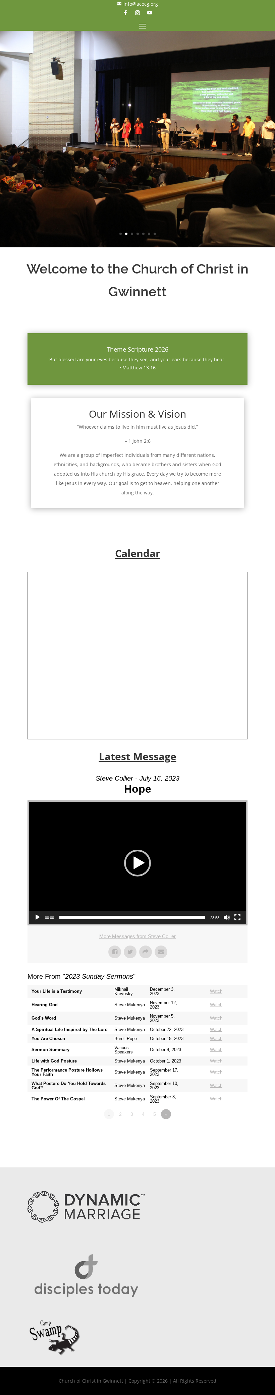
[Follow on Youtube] (149, 12)
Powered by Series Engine (223, 1132)
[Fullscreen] (237, 917)
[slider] (132, 917)
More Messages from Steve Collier (137, 936)
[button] (137, 863)
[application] (137, 863)
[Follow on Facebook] (125, 12)
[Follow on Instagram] (137, 12)
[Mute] (226, 917)
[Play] (37, 917)
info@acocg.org (137, 4)
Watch (216, 991)
